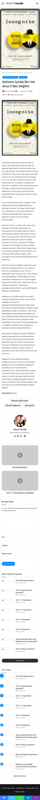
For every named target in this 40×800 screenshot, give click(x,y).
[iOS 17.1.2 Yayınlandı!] (8, 603)
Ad (3, 537)
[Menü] (3, 4)
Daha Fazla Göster (20, 776)
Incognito (30, 405)
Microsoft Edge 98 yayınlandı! (26, 754)
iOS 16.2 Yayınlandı (23, 629)
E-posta (5, 545)
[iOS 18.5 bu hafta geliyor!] (8, 583)
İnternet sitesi (7, 553)
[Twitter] (21, 436)
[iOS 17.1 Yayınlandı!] (8, 623)
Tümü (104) (20, 660)
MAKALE (15, 72)
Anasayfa (7, 72)
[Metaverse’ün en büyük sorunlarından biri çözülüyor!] (8, 767)
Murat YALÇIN (9, 91)
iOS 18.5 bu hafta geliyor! (25, 580)
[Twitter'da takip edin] (15, 91)
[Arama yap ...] (37, 4)
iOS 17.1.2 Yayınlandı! (23, 600)
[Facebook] (18, 436)
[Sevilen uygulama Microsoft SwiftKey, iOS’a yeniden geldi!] (8, 642)
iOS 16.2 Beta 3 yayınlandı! (25, 649)
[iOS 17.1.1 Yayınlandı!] (8, 613)
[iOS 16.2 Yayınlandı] (8, 632)
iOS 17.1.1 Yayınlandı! (23, 610)
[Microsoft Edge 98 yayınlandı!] (8, 757)
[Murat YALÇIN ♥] (14, 3)
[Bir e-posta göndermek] (16, 91)
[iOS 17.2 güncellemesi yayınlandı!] (8, 593)
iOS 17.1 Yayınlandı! (23, 619)
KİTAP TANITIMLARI (25, 72)
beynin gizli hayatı (20, 401)
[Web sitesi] (15, 436)
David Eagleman (13, 405)
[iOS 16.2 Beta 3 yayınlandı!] (8, 652)
